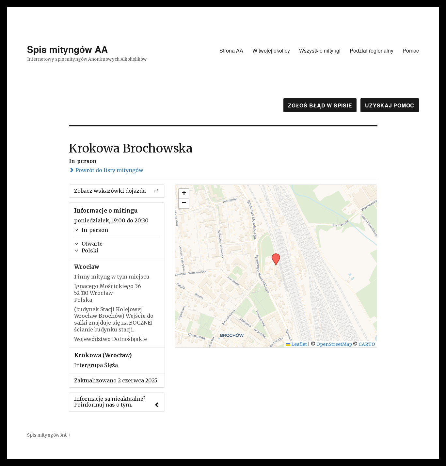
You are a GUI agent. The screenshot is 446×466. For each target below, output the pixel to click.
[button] (274, 255)
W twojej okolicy (271, 50)
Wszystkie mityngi (320, 50)
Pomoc (411, 50)
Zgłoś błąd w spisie (320, 105)
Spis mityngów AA (67, 49)
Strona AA (231, 50)
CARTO (366, 344)
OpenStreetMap (334, 344)
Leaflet (298, 344)
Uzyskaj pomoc (389, 105)
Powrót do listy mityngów (108, 170)
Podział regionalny (371, 50)
